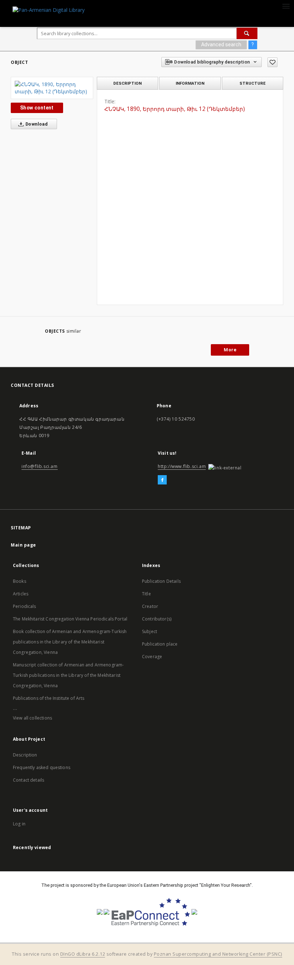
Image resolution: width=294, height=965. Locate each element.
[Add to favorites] (272, 62)
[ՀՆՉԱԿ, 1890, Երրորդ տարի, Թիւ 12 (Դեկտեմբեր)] (52, 88)
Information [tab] (190, 83)
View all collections (32, 718)
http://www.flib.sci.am (182, 466)
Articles (20, 594)
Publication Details (161, 581)
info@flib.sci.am (40, 466)
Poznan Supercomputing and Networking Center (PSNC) (218, 954)
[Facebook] (162, 480)
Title (146, 594)
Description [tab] (127, 83)
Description (25, 755)
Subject (149, 631)
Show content (37, 108)
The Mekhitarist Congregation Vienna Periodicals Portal (70, 619)
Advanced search (221, 44)
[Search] (247, 33)
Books (19, 581)
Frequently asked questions (41, 767)
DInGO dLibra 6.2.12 (82, 954)
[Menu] (285, 5)
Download (36, 124)
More (230, 349)
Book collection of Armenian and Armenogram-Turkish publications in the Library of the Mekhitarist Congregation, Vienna (70, 641)
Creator (150, 606)
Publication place (160, 644)
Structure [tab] (253, 83)
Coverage (152, 657)
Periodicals (24, 606)
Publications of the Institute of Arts (49, 698)
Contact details (28, 780)
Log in (19, 824)
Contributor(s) (156, 619)
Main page (23, 545)
